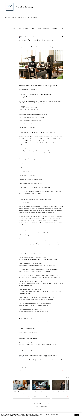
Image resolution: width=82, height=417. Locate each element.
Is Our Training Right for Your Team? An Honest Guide (40, 392)
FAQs (20, 28)
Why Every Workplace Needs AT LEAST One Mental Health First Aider (60, 392)
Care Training (54, 28)
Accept (77, 415)
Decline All (71, 415)
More (60, 28)
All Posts (14, 28)
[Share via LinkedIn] (25, 367)
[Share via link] (28, 367)
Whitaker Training (24, 6)
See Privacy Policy (35, 415)
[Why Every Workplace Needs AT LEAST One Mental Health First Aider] (60, 385)
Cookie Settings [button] (64, 415)
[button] (36, 17)
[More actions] (62, 36)
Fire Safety (39, 28)
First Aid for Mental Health (42, 359)
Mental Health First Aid (53, 359)
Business (32, 28)
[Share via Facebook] (19, 367)
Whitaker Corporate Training (41, 403)
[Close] (80, 415)
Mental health (25, 28)
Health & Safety (46, 28)
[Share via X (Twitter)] (22, 367)
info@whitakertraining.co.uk (71, 17)
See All (67, 377)
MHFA (61, 359)
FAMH (33, 359)
